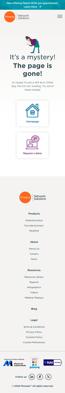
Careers (34, 254)
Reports (34, 282)
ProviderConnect (34, 225)
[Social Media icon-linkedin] (32, 377)
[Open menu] (59, 16)
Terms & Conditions (34, 327)
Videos (34, 292)
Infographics (34, 287)
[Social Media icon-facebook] (40, 377)
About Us (34, 249)
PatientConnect (34, 220)
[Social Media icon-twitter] (48, 377)
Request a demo (32, 153)
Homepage (32, 121)
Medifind (34, 231)
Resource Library (34, 277)
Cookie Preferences (34, 342)
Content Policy (34, 337)
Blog (34, 308)
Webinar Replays (34, 297)
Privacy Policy (34, 332)
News (34, 259)
